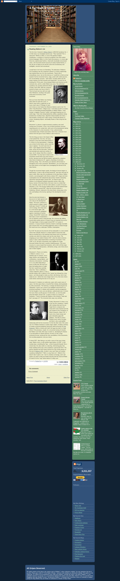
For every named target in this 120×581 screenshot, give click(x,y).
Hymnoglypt (78, 544)
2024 (76, 128)
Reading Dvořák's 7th (82, 215)
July (78, 237)
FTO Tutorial (84, 383)
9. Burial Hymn (80, 199)
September (80, 170)
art (75, 261)
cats (76, 268)
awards (77, 264)
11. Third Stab (80, 183)
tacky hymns (78, 361)
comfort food (78, 271)
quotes (77, 340)
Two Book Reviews (81, 226)
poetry (76, 333)
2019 (76, 139)
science (77, 344)
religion (77, 342)
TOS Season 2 (80, 228)
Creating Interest (79, 540)
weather (77, 372)
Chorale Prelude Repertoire (82, 118)
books (76, 266)
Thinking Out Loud (80, 556)
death (76, 273)
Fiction (77, 291)
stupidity (77, 354)
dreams (77, 282)
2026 (76, 124)
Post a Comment (33, 371)
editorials (77, 284)
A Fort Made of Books (42, 8)
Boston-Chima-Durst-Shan (83, 172)
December (80, 164)
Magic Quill (78, 505)
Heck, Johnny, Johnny (82, 195)
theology (77, 365)
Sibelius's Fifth (39, 351)
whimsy (77, 374)
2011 (76, 157)
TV (75, 370)
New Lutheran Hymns (81, 549)
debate (77, 275)
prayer (76, 338)
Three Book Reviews (82, 221)
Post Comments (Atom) (40, 381)
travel (76, 368)
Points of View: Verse (81, 102)
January (79, 251)
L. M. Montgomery (81, 224)
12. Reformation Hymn (82, 181)
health (76, 301)
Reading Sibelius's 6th (82, 190)
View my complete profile (82, 81)
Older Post (66, 377)
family (76, 287)
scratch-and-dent (79, 347)
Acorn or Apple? (80, 203)
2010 (76, 160)
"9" (77, 210)
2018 (76, 142)
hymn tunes (78, 308)
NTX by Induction (79, 510)
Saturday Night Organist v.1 (82, 100)
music (60, 364)
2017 (76, 144)
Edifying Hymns (79, 91)
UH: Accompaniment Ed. (81, 88)
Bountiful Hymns (79, 95)
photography (78, 328)
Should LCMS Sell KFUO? (83, 174)
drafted (77, 280)
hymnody (77, 310)
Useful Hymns (79, 86)
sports (76, 351)
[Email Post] (57, 362)
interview (77, 312)
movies (77, 321)
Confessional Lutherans (81, 523)
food (76, 294)
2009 (76, 162)
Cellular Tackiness (81, 206)
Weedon (77, 558)
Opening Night (80, 177)
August (79, 235)
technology (78, 363)
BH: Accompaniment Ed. (81, 98)
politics (77, 335)
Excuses (78, 230)
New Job (78, 219)
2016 (76, 146)
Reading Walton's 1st (82, 179)
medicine (77, 317)
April (78, 244)
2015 (76, 148)
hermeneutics (78, 303)
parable (77, 326)
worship (77, 377)
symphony (65, 364)
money (77, 319)
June (78, 240)
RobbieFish (78, 78)
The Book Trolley (79, 116)
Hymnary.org (78, 529)
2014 (76, 151)
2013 (76, 153)
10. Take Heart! (80, 197)
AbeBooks (78, 518)
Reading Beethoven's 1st (83, 212)
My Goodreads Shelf (80, 508)
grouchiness (78, 298)
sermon (77, 349)
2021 (76, 135)
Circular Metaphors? (81, 188)
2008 (76, 254)
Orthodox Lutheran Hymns (82, 551)
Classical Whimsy (81, 208)
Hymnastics (78, 542)
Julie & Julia (79, 201)
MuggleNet (78, 532)
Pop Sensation (79, 554)
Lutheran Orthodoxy (80, 547)
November (80, 166)
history (77, 305)
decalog (77, 278)
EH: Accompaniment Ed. (81, 93)
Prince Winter (78, 512)
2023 (76, 131)
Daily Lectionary (79, 525)
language (77, 314)
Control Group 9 (85, 444)
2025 (76, 126)
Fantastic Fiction (79, 527)
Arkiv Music (78, 520)
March (79, 246)
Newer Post (30, 377)
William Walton (48, 52)
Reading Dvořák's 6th (82, 192)
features (77, 289)
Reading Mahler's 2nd (82, 217)
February (79, 249)
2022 (76, 133)
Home (48, 377)
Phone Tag (79, 186)
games (77, 296)
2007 (76, 256)
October (79, 168)
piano (76, 331)
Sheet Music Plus (80, 534)
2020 (76, 137)
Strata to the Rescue (82, 232)
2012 (76, 155)
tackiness (77, 358)
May (78, 242)
